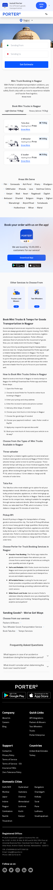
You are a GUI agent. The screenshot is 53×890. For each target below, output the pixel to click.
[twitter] (11, 870)
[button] (26, 20)
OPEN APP (41, 5)
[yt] (30, 870)
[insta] (17, 870)
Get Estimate (26, 64)
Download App (26, 257)
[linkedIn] (24, 870)
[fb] (4, 870)
